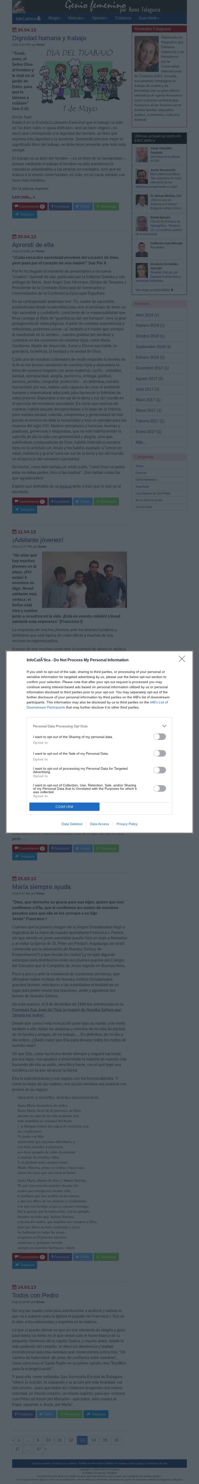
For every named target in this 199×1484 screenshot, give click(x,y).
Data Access (99, 824)
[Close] (183, 660)
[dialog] (99, 742)
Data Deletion (72, 824)
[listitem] (99, 726)
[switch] (159, 736)
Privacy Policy (127, 824)
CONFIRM (65, 807)
